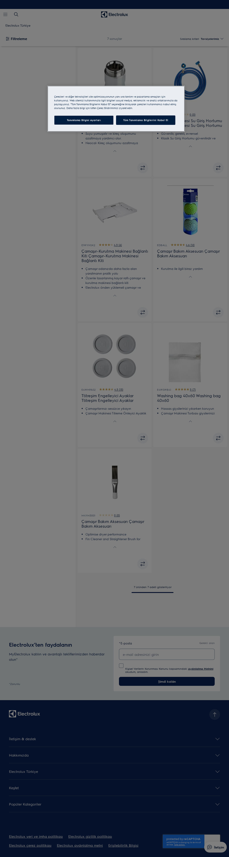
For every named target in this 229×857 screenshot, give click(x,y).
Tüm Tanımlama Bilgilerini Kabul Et (145, 120)
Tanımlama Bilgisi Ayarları (84, 120)
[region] (116, 109)
